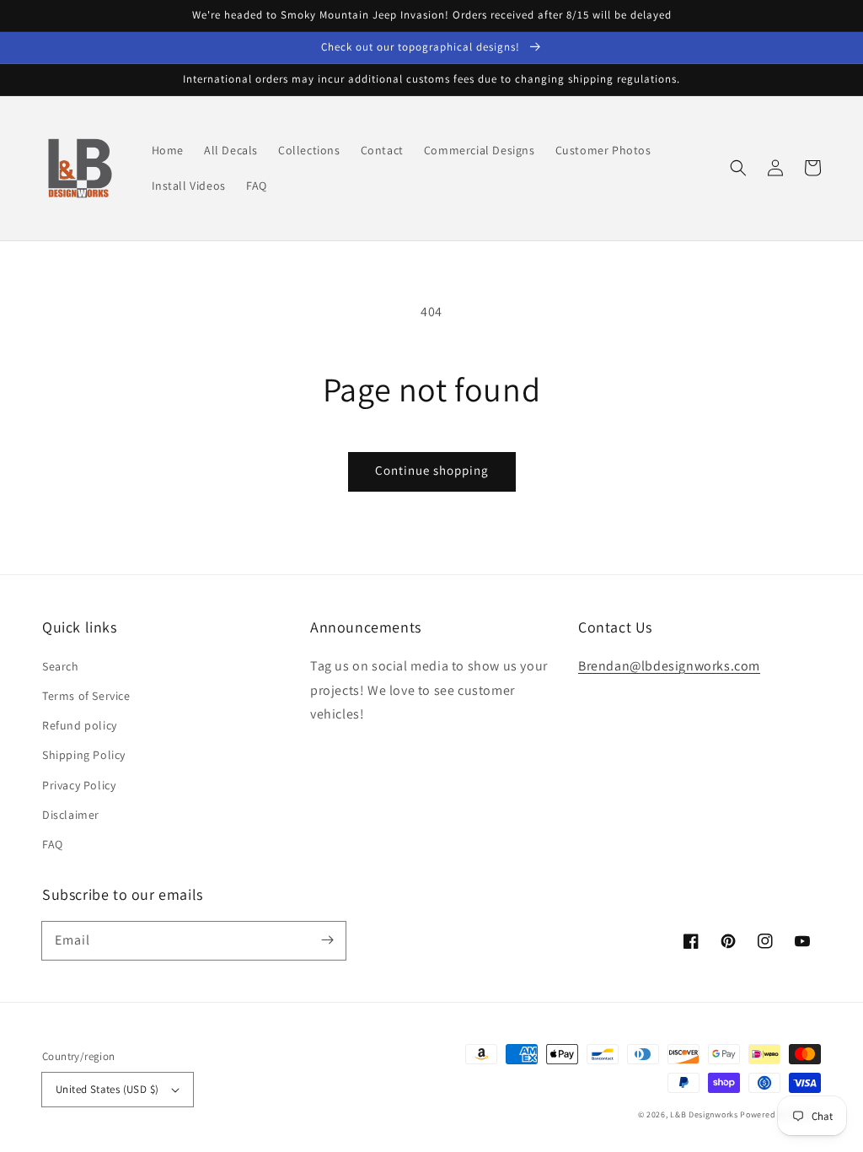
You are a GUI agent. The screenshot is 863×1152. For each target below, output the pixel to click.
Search (60, 666)
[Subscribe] (327, 940)
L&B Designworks (704, 1114)
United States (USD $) (107, 1089)
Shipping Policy (84, 754)
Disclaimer (70, 814)
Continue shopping (432, 470)
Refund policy (79, 725)
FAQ (52, 844)
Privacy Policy (78, 785)
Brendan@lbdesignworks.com (669, 666)
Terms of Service (86, 695)
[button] (738, 167)
